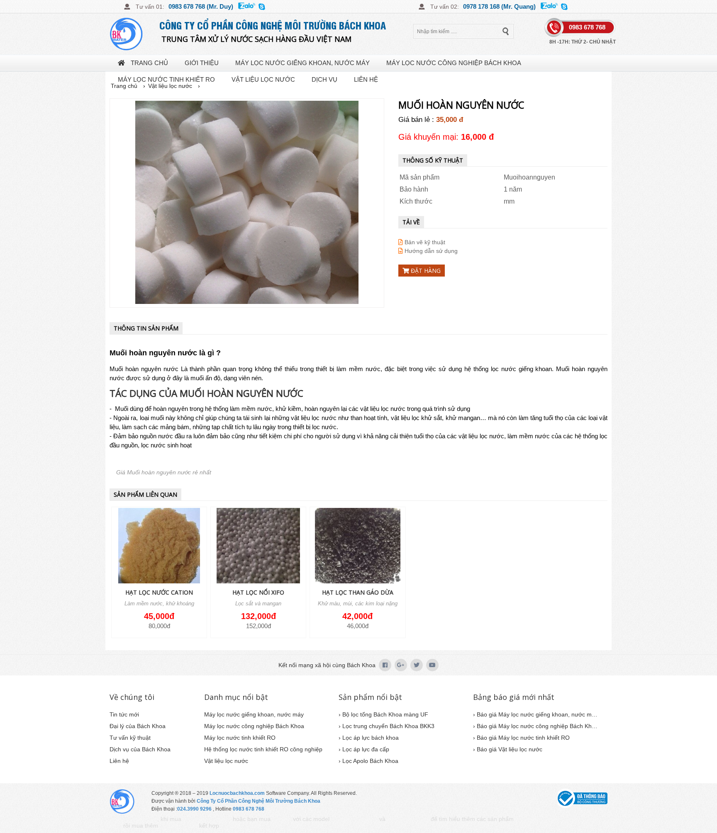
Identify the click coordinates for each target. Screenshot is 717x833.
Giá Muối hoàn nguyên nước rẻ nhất (163, 472)
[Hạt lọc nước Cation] (159, 546)
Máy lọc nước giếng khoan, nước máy (302, 62)
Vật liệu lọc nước (263, 79)
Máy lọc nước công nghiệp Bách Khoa (453, 62)
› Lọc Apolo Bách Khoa (368, 761)
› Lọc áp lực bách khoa (369, 737)
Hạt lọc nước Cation (159, 592)
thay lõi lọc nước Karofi (243, 826)
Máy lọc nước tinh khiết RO (166, 79)
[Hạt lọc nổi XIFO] (258, 546)
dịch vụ (324, 79)
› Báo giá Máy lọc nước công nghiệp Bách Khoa (535, 726)
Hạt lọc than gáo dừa (357, 592)
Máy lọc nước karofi (179, 826)
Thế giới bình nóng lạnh (538, 819)
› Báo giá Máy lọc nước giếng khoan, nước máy (535, 714)
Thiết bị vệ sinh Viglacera (207, 819)
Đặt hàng (425, 270)
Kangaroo (281, 819)
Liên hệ (366, 79)
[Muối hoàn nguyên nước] (247, 203)
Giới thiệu (202, 62)
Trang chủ (148, 62)
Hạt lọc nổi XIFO (258, 592)
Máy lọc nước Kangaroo (354, 819)
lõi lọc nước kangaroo (408, 819)
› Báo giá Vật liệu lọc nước (507, 749)
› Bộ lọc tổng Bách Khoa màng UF (383, 714)
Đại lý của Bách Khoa (138, 726)
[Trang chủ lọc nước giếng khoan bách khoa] (134, 34)
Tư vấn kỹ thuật (130, 737)
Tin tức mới (124, 714)
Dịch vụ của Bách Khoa (140, 749)
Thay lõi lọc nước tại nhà (133, 819)
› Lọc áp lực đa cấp (364, 749)
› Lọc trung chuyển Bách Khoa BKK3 (386, 726)
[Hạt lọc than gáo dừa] (357, 546)
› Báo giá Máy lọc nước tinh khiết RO (521, 737)
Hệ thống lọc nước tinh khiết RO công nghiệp (263, 749)
